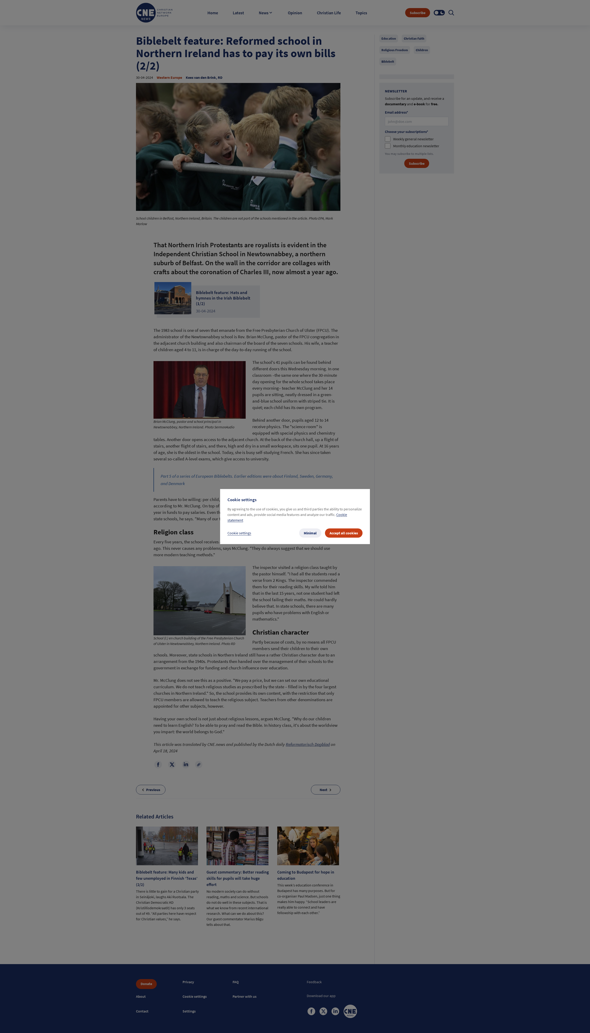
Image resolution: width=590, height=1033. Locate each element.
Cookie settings (239, 533)
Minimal (310, 533)
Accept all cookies (344, 533)
